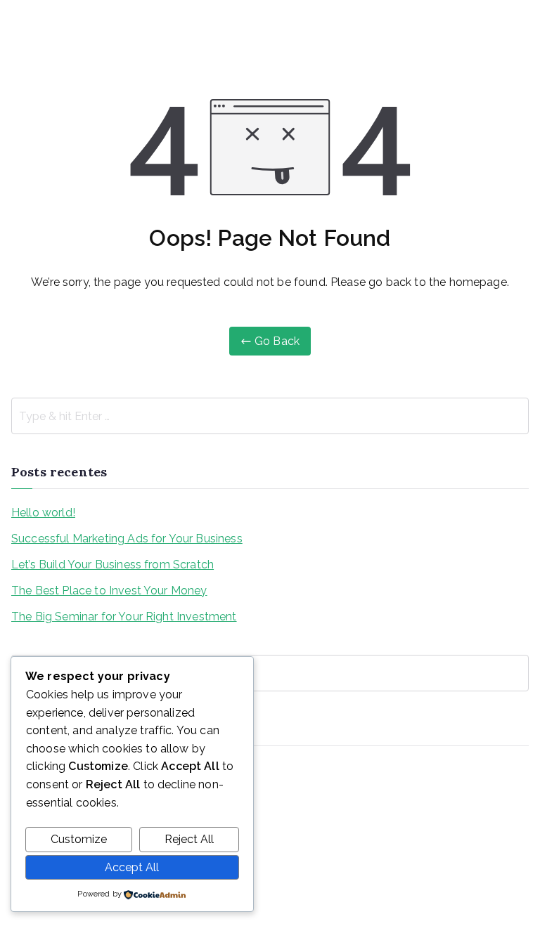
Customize (79, 839)
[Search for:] (270, 415)
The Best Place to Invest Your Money (109, 590)
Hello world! (43, 512)
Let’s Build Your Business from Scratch (112, 564)
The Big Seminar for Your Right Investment (124, 616)
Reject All (189, 839)
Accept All (132, 867)
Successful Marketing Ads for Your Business (127, 538)
